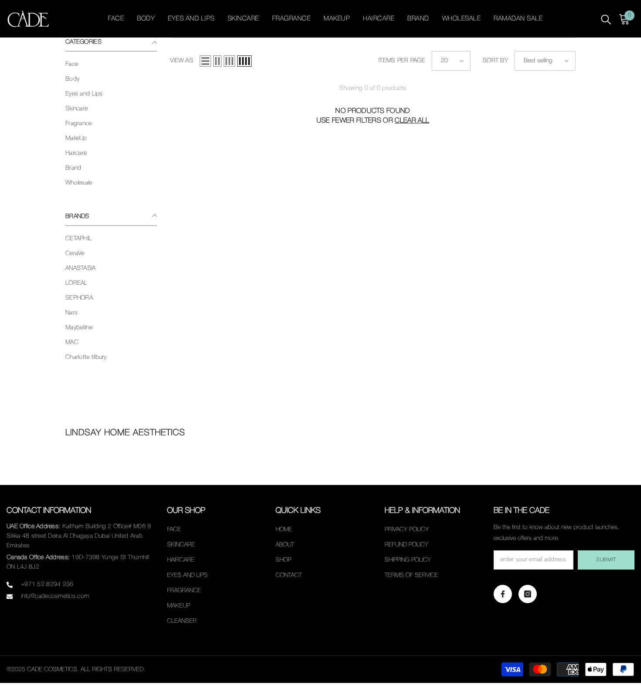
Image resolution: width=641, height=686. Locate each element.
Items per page (401, 61)
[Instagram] (527, 594)
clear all (412, 121)
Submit (606, 559)
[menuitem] (111, 64)
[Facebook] (503, 594)
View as (181, 61)
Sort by (495, 61)
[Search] (606, 19)
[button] (205, 61)
